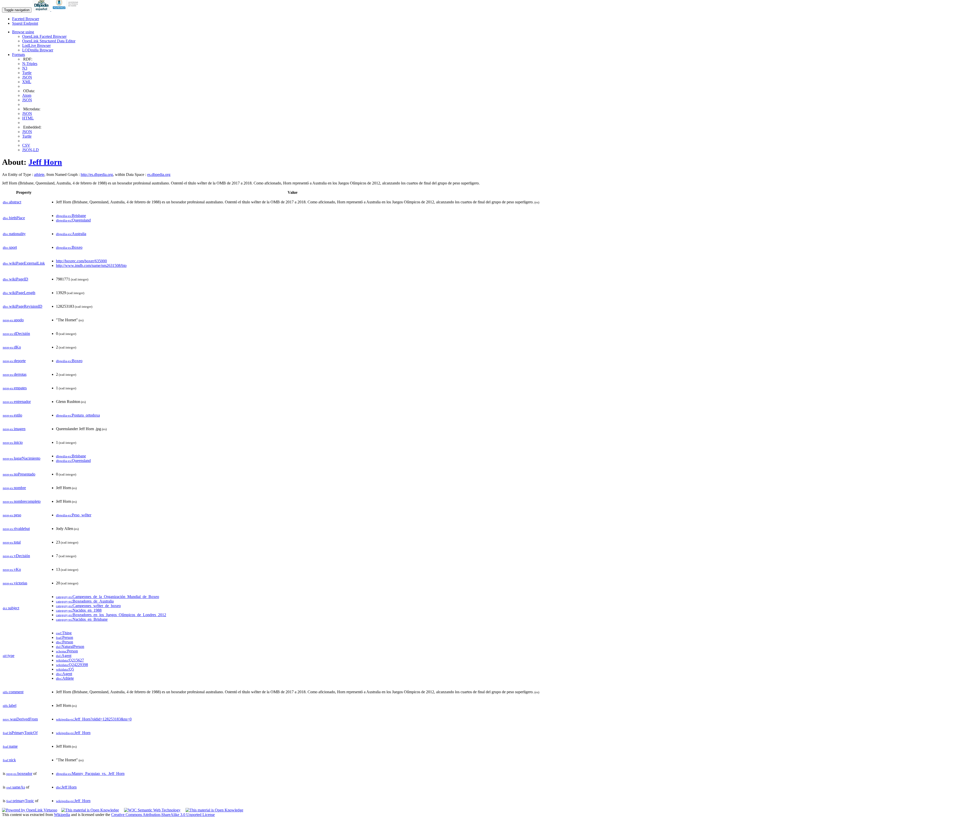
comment (13, 692)
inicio (13, 442)
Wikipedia (62, 814)
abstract (12, 202)
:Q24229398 (72, 665)
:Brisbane (71, 215)
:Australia (71, 234)
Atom (26, 95)
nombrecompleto (22, 501)
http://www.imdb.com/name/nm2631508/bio (91, 265)
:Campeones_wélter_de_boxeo (88, 606)
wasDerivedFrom (20, 719)
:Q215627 (70, 660)
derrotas (14, 374)
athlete (39, 174)
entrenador (17, 401)
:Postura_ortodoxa (78, 415)
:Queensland (73, 220)
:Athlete (65, 678)
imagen (14, 429)
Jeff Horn (45, 162)
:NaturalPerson (70, 646)
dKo (12, 347)
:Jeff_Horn (73, 733)
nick (9, 760)
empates (15, 388)
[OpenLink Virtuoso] (29, 810)
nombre (14, 488)
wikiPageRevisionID (22, 306)
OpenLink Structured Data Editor (48, 41)
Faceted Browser (25, 19)
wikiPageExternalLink (24, 263)
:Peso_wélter (73, 515)
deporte (14, 361)
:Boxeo (69, 247)
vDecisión (16, 556)
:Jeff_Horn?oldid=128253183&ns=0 (94, 719)
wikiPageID (15, 279)
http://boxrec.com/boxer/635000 (81, 261)
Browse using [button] (23, 32)
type (8, 655)
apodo (13, 320)
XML (26, 82)
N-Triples (29, 63)
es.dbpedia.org (158, 174)
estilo (12, 415)
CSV (26, 145)
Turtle (27, 73)
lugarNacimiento (21, 458)
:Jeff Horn (66, 787)
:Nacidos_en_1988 (79, 610)
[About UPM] (66, 10)
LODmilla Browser (37, 50)
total (12, 542)
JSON (27, 77)
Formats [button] (18, 54)
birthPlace (14, 218)
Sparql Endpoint (25, 23)
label (9, 705)
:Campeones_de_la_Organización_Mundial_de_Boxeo (107, 596)
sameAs (15, 787)
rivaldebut (16, 528)
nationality (14, 234)
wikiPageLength (19, 293)
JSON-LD (30, 150)
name (10, 746)
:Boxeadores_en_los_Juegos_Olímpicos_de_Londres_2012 (111, 615)
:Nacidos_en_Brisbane (82, 619)
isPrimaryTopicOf (20, 733)
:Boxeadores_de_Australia (85, 601)
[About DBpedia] (42, 10)
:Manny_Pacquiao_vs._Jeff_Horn (90, 773)
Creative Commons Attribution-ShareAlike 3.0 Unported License (163, 814)
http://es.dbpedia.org (97, 174)
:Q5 (65, 669)
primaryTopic (20, 801)
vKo (12, 569)
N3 (24, 68)
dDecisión (16, 333)
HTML (28, 118)
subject (11, 608)
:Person (64, 637)
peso (12, 515)
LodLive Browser (36, 45)
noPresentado (19, 474)
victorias (15, 583)
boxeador (19, 773)
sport (10, 247)
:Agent (63, 655)
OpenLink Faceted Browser (44, 36)
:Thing (64, 633)
